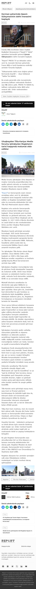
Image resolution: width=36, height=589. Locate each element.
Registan (6, 479)
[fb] (3, 124)
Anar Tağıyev (11, 114)
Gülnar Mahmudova (13, 497)
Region (4, 22)
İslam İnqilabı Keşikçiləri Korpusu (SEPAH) (17, 96)
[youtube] (26, 566)
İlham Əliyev (7, 9)
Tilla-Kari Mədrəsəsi (19, 479)
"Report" (5, 193)
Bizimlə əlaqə (26, 546)
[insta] (7, 566)
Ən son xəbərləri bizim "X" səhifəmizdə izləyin (19, 104)
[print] (23, 124)
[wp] (7, 124)
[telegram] (11, 124)
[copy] (27, 124)
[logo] (6, 3)
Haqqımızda (6, 546)
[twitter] (15, 124)
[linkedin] (19, 124)
